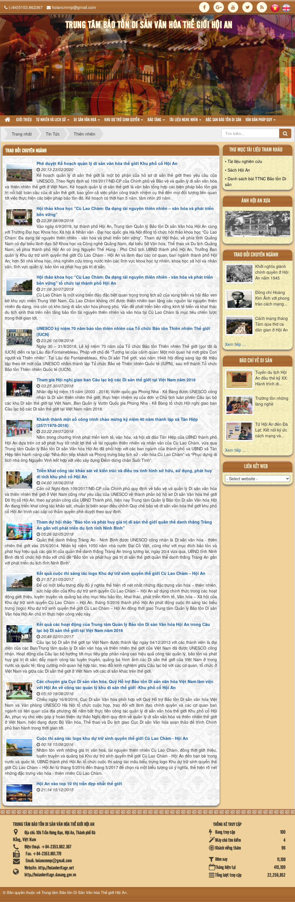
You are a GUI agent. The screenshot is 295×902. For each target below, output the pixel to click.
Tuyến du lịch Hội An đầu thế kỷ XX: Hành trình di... (271, 378)
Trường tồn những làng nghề (271, 401)
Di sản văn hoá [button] (85, 120)
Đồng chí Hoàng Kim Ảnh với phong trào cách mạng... (272, 298)
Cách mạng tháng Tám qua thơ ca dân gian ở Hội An (271, 324)
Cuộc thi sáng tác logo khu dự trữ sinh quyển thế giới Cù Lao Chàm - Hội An (112, 738)
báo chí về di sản (255, 360)
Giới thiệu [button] (24, 120)
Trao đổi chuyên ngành (256, 254)
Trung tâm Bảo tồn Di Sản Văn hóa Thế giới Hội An (83, 892)
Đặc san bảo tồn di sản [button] (223, 120)
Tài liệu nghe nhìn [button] (183, 120)
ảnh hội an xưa (255, 200)
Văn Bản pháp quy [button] (259, 120)
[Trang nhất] (8, 120)
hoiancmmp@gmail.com (74, 7)
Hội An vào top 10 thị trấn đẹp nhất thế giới (79, 783)
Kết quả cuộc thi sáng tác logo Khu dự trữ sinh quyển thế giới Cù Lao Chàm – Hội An (121, 573)
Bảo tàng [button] (155, 120)
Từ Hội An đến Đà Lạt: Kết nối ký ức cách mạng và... (271, 429)
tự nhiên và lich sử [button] (51, 120)
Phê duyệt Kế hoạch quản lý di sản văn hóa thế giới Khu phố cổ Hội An (107, 163)
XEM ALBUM (257, 225)
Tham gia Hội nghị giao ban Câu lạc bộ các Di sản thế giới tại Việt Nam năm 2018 (116, 379)
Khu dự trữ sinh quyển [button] (122, 120)
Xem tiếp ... (235, 344)
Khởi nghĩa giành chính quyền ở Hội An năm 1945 (271, 272)
